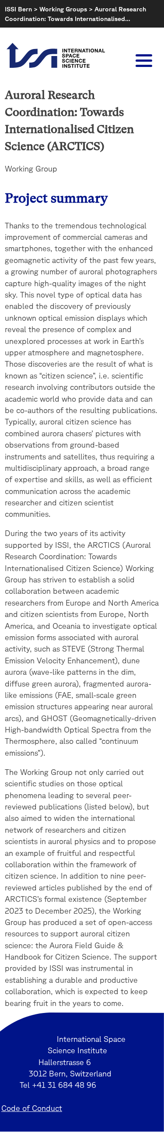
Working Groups (63, 9)
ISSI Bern (18, 9)
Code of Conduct (31, 1108)
